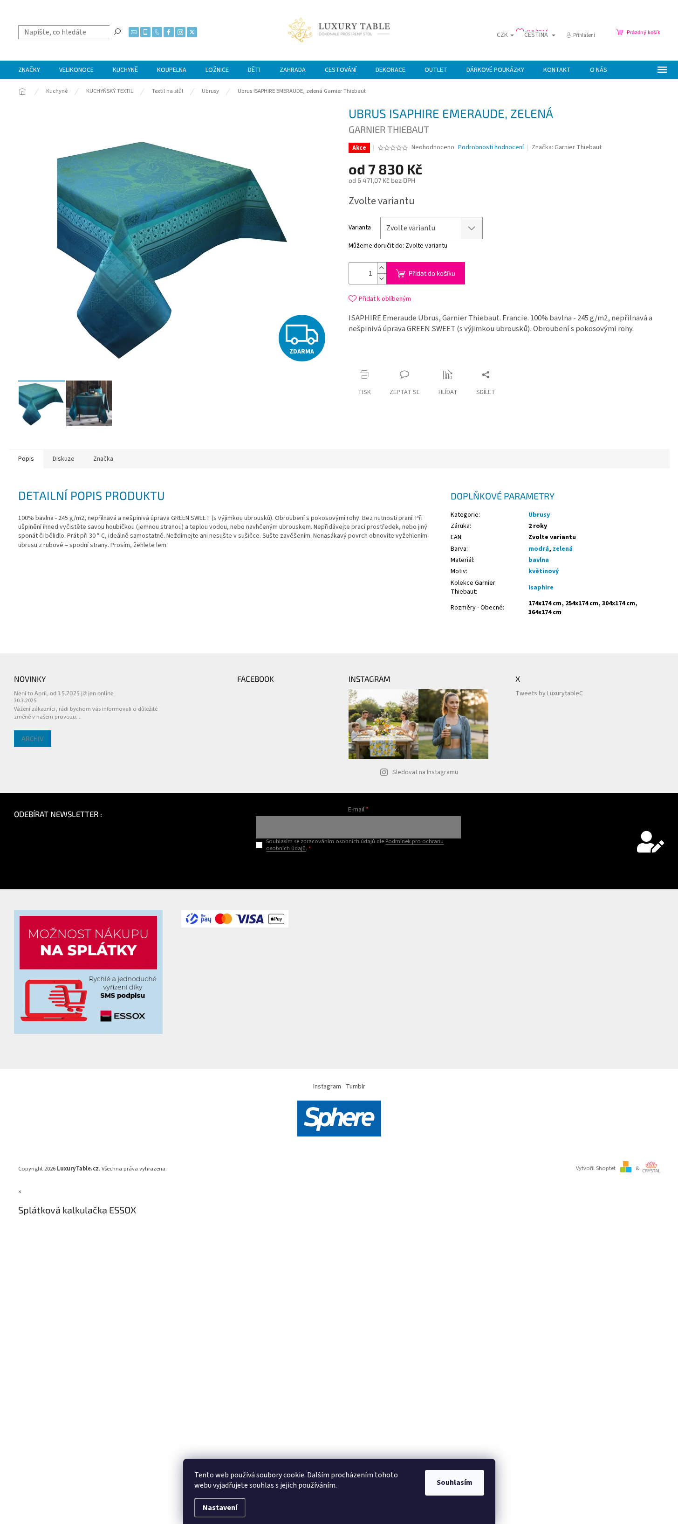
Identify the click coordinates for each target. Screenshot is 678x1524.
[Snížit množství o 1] (381, 278)
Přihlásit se (358, 868)
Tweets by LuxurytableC (549, 693)
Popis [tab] (26, 459)
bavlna (538, 560)
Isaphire (541, 587)
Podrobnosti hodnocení (491, 147)
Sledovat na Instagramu (425, 772)
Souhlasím (455, 1482)
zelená (563, 549)
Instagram (327, 1086)
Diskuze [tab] (64, 459)
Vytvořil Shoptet (596, 1168)
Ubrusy (539, 515)
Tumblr (355, 1086)
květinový (543, 571)
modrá (538, 549)
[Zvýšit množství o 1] (381, 268)
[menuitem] (29, 70)
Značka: (567, 147)
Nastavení (220, 1508)
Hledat (117, 31)
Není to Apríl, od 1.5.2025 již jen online (64, 693)
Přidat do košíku (432, 273)
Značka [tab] (103, 459)
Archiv (32, 738)
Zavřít (435, 356)
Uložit (404, 358)
